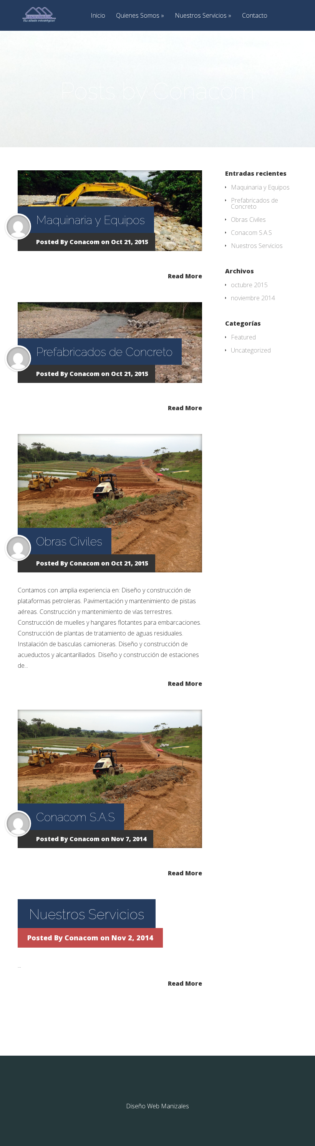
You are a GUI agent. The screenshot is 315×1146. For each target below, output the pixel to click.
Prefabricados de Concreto (104, 352)
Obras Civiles (69, 541)
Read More (185, 275)
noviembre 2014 (253, 298)
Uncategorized (251, 350)
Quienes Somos (137, 16)
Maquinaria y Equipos (90, 220)
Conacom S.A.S (75, 817)
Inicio (98, 16)
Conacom (84, 242)
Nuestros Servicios (201, 16)
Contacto (254, 16)
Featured (243, 337)
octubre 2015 (249, 285)
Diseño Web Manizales (157, 1106)
